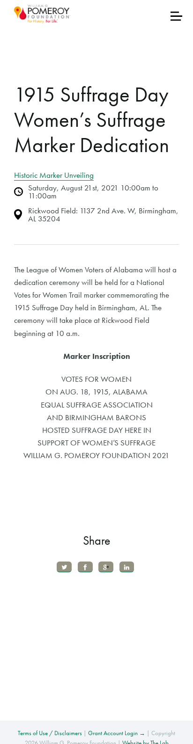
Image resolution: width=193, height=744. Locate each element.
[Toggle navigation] (176, 16)
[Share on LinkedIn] (126, 567)
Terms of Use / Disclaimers (50, 733)
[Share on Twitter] (64, 567)
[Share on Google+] (105, 567)
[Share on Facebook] (85, 567)
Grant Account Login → (116, 733)
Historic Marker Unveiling (54, 175)
